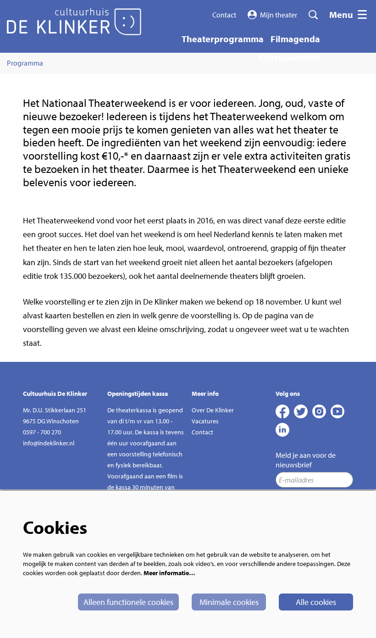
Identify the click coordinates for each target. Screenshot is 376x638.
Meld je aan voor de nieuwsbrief (306, 459)
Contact (224, 14)
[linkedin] (282, 430)
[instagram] (319, 411)
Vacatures (205, 421)
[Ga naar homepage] (74, 21)
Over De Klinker (213, 410)
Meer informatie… (169, 573)
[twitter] (301, 411)
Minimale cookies (229, 602)
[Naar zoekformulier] (313, 15)
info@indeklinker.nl (48, 443)
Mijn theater (278, 14)
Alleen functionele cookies (128, 602)
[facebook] (282, 411)
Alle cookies (316, 602)
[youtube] (337, 411)
